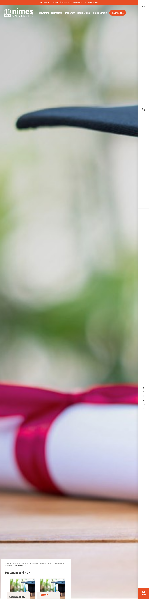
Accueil (7, 563)
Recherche (69, 13)
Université (44, 13)
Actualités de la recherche (38, 563)
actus (49, 563)
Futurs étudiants (61, 2)
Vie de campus (100, 13)
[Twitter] (143, 392)
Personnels (93, 2)
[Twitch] (143, 409)
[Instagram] (143, 396)
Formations (56, 13)
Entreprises (78, 2)
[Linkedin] (143, 400)
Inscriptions (118, 13)
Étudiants (44, 2)
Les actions (24, 563)
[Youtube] (144, 404)
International (83, 13)
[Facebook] (143, 388)
